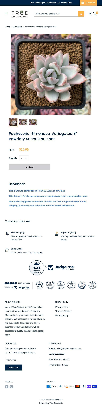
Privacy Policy (62, 307)
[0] (95, 13)
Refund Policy (61, 315)
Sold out (29, 167)
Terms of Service (63, 311)
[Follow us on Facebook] (6, 386)
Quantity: (13, 158)
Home (7, 27)
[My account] (90, 13)
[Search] (81, 14)
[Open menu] (6, 14)
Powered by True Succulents (51, 403)
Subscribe (90, 3)
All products (17, 27)
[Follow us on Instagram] (11, 386)
